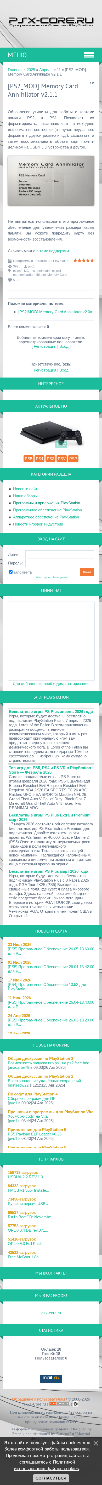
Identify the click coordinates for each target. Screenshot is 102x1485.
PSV (62, 458)
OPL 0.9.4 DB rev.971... (28, 1230)
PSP (73, 458)
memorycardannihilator (29, 275)
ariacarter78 (19, 1067)
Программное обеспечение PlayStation (47, 510)
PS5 (28, 458)
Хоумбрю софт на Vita (28, 1116)
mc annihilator (40, 271)
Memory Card (57, 275)
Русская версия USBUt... (30, 1203)
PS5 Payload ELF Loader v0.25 (34, 1134)
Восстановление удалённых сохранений (44, 1080)
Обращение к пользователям (38, 1399)
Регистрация (45, 346)
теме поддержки (54, 251)
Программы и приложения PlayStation (41, 261)
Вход (64, 346)
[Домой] (51, 21)
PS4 (39, 458)
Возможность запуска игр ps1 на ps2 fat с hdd (48, 1063)
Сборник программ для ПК (31, 1098)
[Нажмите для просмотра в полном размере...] (51, 209)
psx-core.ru (51, 1313)
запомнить (22, 572)
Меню (17, 55)
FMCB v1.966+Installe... (28, 1190)
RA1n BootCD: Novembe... (31, 1217)
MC (26, 271)
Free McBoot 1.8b (23, 1257)
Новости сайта (26, 489)
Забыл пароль (43, 577)
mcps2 (17, 271)
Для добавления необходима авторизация (51, 683)
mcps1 (56, 271)
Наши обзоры (25, 496)
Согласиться (51, 1478)
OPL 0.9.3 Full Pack (25, 1243)
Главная (15, 69)
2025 (31, 69)
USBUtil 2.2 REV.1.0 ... (27, 1177)
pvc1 (31, 266)
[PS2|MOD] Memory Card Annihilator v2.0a (55, 312)
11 (59, 69)
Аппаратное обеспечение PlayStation (46, 517)
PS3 (50, 458)
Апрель (46, 69)
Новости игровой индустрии (38, 524)
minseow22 (19, 1085)
